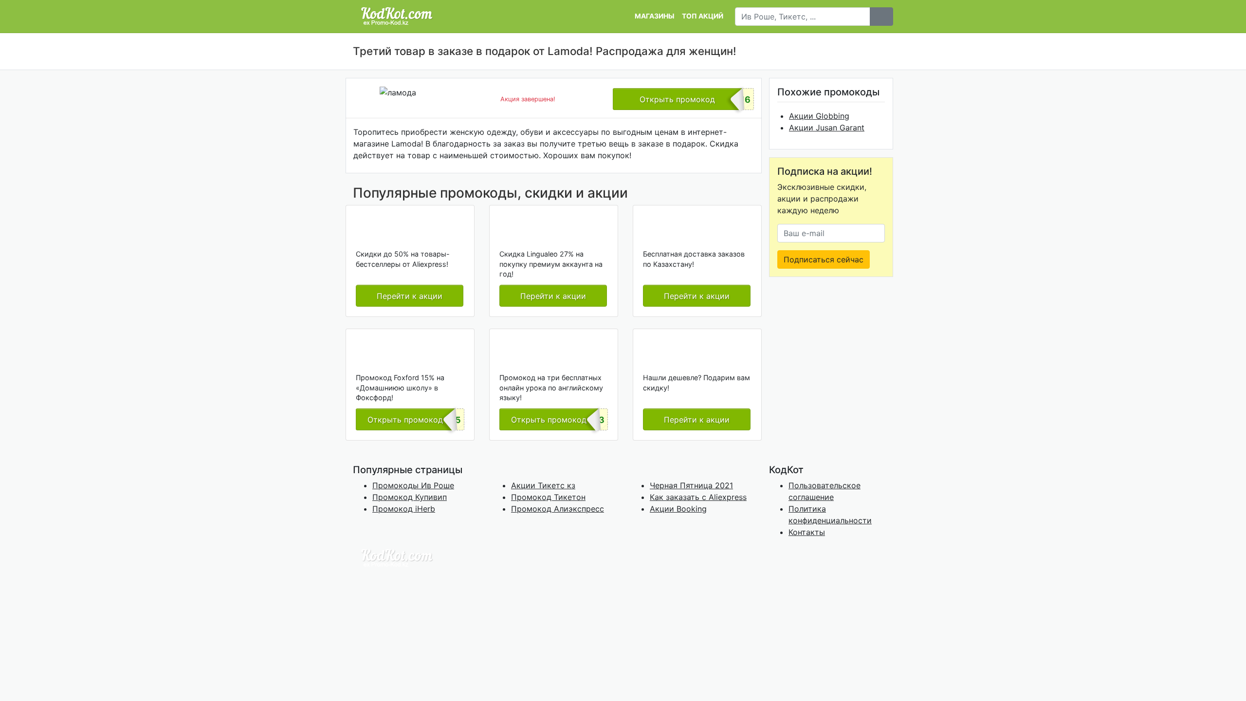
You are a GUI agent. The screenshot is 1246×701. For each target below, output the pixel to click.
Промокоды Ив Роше (413, 485)
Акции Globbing (819, 116)
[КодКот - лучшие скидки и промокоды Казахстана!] (396, 16)
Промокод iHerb (403, 509)
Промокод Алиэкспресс (557, 509)
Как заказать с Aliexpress (698, 497)
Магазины (654, 16)
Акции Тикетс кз (543, 485)
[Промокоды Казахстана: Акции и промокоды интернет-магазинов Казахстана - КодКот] (396, 557)
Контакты (806, 532)
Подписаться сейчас (823, 259)
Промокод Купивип (409, 497)
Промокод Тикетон (548, 497)
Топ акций (702, 16)
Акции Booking (678, 509)
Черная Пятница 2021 (691, 485)
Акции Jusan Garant (826, 127)
